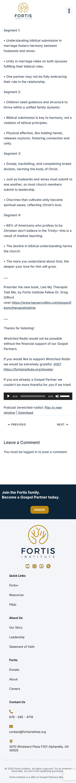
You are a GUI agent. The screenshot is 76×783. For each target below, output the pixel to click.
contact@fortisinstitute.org (27, 732)
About (13, 679)
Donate (14, 669)
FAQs (12, 604)
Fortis (13, 660)
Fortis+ (14, 585)
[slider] (65, 396)
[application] (38, 396)
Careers (14, 689)
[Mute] (57, 396)
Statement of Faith (21, 647)
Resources (16, 595)
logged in (30, 452)
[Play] (8, 396)
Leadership (17, 637)
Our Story (16, 627)
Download (25, 413)
